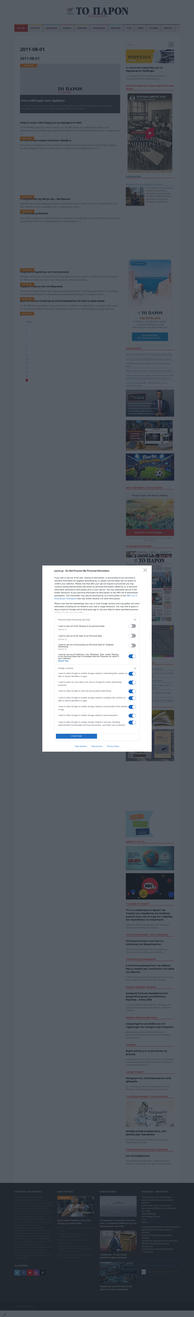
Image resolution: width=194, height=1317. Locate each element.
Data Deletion (81, 746)
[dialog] (97, 659)
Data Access (97, 746)
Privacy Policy (113, 746)
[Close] (146, 571)
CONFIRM (76, 736)
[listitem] (97, 619)
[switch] (132, 626)
